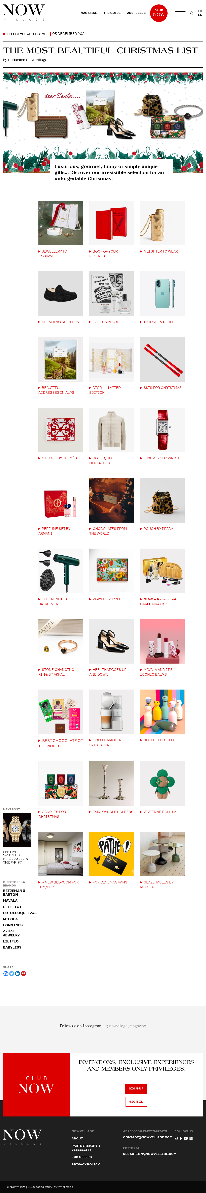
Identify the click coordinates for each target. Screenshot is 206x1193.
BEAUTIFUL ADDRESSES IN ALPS (56, 390)
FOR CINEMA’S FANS (110, 882)
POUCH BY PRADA (158, 529)
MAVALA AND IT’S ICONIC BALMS (156, 672)
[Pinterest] (23, 973)
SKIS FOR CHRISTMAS (163, 388)
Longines (13, 925)
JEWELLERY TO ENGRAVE (52, 254)
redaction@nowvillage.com (149, 1154)
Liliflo (11, 941)
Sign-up (136, 1088)
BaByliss (12, 948)
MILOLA (10, 919)
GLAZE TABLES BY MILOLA (157, 885)
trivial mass (65, 1187)
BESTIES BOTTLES (160, 740)
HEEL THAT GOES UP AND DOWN (108, 672)
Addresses (136, 13)
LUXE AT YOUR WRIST (161, 458)
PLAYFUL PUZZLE (107, 599)
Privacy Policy (86, 1164)
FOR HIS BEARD (106, 322)
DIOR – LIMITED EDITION (105, 390)
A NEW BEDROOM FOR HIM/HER (58, 885)
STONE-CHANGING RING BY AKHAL (56, 672)
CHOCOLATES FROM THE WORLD (108, 531)
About (77, 1138)
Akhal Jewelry (11, 933)
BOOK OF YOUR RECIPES (103, 254)
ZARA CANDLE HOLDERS (113, 812)
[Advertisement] (112, 948)
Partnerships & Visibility (86, 1148)
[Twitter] (11, 973)
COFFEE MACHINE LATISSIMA (106, 742)
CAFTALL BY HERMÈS (59, 458)
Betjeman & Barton (14, 893)
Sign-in (136, 1101)
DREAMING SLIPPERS (60, 322)
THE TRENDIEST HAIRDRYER (53, 602)
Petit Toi (12, 907)
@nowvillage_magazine (126, 1026)
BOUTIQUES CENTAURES (101, 461)
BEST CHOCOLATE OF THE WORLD (60, 743)
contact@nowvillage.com (147, 1137)
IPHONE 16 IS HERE (160, 322)
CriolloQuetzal (17, 913)
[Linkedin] (17, 973)
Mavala (10, 901)
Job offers (82, 1157)
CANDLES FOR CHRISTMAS (52, 814)
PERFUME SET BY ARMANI (54, 531)
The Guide (112, 13)
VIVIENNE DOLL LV (160, 812)
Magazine (88, 13)
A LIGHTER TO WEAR (161, 252)
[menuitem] (88, 13)
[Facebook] (5, 973)
